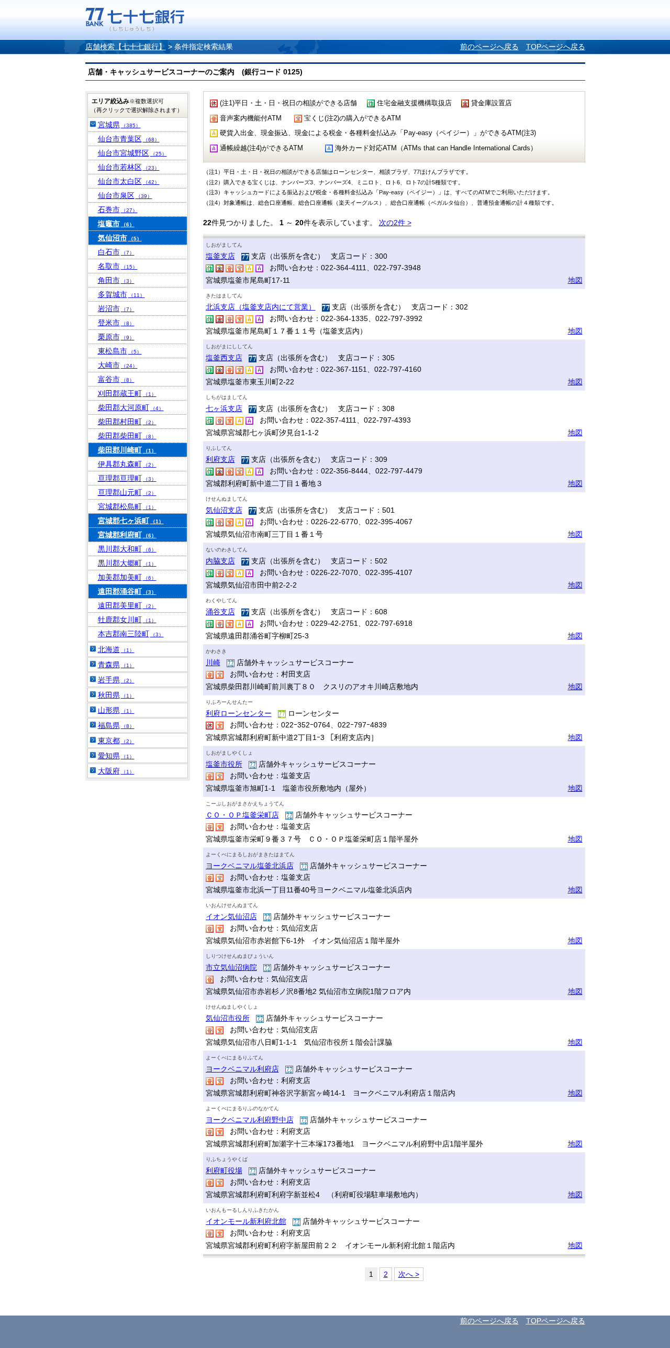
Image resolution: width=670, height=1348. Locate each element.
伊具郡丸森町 (127, 464)
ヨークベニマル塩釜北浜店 (250, 865)
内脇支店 (220, 561)
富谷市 (116, 379)
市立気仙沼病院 (231, 967)
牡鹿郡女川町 (127, 619)
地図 (575, 280)
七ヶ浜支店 (224, 408)
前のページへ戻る (489, 46)
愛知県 (116, 756)
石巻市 (118, 209)
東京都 (116, 740)
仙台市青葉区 (129, 139)
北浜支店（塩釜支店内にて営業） (261, 307)
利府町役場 (224, 1170)
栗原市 (116, 337)
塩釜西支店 (224, 357)
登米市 (116, 322)
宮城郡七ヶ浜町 (131, 520)
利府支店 (220, 459)
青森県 (116, 664)
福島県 (116, 725)
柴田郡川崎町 (127, 450)
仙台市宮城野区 (132, 153)
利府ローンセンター (239, 713)
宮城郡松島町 (127, 506)
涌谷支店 (220, 611)
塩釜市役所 (224, 764)
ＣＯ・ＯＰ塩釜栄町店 (242, 815)
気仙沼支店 (224, 510)
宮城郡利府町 (127, 535)
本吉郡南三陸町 (131, 633)
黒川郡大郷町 (127, 563)
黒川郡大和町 (127, 549)
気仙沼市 (120, 238)
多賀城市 (121, 294)
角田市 (116, 280)
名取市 (118, 266)
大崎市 (118, 365)
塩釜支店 (220, 256)
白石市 (116, 252)
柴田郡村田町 (127, 421)
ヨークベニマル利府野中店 (250, 1119)
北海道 (116, 649)
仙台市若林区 (129, 167)
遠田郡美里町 (127, 605)
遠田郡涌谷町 (127, 591)
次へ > (408, 1274)
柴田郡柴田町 (127, 436)
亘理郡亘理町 (127, 478)
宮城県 (119, 124)
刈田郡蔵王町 (127, 393)
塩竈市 (116, 223)
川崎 (213, 662)
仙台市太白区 (129, 181)
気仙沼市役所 (228, 1018)
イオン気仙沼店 (231, 916)
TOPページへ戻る (555, 46)
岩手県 (116, 680)
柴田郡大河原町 (131, 407)
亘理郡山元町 (127, 492)
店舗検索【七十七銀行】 (125, 46)
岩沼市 (116, 308)
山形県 (116, 710)
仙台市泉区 (125, 195)
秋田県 (116, 695)
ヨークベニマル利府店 (242, 1069)
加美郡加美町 (127, 577)
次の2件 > (395, 222)
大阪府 (116, 771)
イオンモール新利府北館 (246, 1221)
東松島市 (120, 351)
